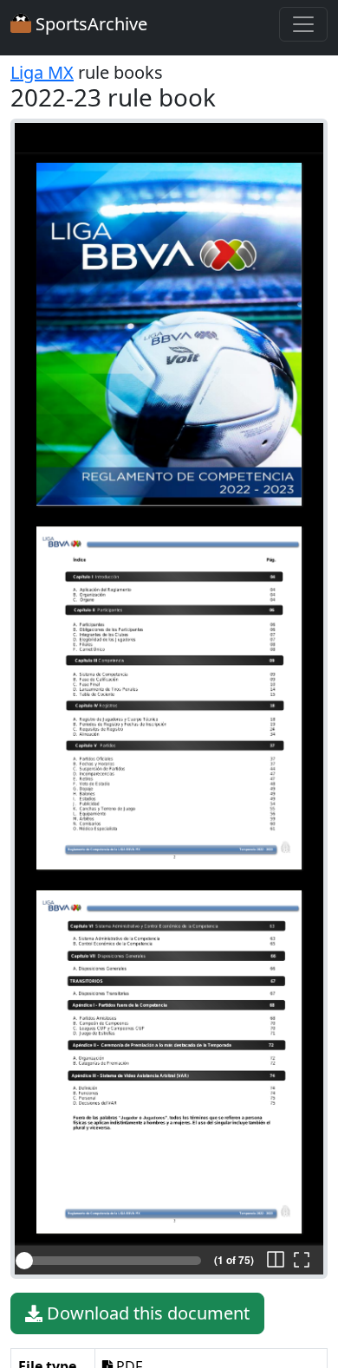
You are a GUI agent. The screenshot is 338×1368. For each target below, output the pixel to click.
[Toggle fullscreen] (302, 1261)
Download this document (146, 1313)
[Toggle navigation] (303, 24)
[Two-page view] (276, 1261)
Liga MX (42, 72)
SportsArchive (89, 23)
